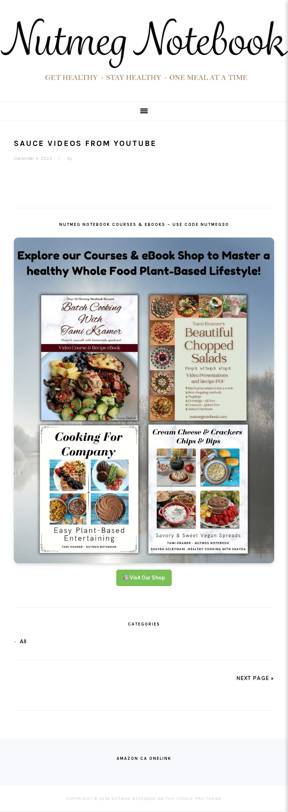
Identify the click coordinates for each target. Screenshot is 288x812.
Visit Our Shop (147, 577)
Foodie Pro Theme (199, 799)
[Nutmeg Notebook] (144, 83)
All (23, 641)
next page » (255, 678)
